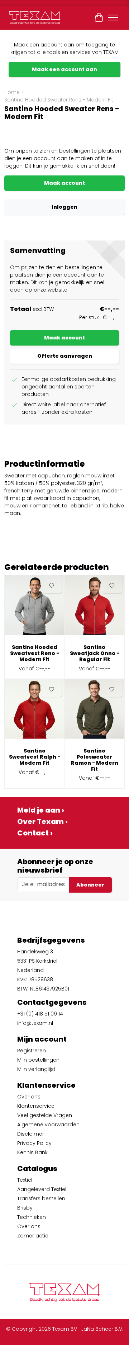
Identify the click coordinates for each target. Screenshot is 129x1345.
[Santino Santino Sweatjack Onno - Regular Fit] (94, 607)
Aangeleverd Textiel (41, 1189)
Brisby (25, 1207)
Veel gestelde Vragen (44, 1115)
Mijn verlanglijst (36, 1069)
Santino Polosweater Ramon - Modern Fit (94, 759)
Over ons (28, 1096)
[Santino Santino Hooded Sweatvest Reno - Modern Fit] (34, 607)
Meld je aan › (40, 810)
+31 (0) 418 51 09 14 (40, 1013)
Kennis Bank (32, 1152)
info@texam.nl (35, 1023)
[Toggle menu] (113, 17)
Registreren (31, 1050)
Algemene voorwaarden (48, 1124)
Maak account (64, 183)
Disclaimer (30, 1133)
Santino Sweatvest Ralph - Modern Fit (34, 756)
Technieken (31, 1217)
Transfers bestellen (41, 1198)
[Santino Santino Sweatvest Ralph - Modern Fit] (34, 711)
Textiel (24, 1179)
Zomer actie (32, 1235)
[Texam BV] (35, 17)
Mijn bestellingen (38, 1059)
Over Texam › (42, 822)
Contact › (35, 833)
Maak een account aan (64, 69)
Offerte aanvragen (64, 355)
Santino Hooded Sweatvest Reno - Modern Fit (34, 653)
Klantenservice (35, 1106)
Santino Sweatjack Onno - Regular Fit (94, 653)
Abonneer (90, 884)
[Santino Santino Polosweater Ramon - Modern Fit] (94, 711)
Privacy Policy (34, 1143)
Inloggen (64, 206)
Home (12, 92)
